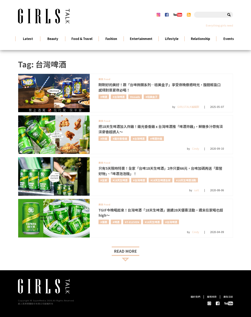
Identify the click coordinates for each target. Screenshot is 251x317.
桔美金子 (152, 97)
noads (136, 97)
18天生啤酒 (121, 180)
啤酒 (104, 97)
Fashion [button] (111, 38)
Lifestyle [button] (171, 38)
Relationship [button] (200, 38)
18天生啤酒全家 (161, 180)
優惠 (104, 222)
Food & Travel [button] (81, 38)
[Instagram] (158, 15)
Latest (28, 38)
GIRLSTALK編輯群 (188, 107)
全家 (104, 180)
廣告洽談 (228, 296)
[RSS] (189, 15)
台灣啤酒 (119, 97)
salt (196, 190)
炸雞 (104, 138)
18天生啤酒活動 (187, 180)
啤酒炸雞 (157, 138)
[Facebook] (167, 15)
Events (228, 38)
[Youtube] (177, 15)
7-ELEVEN (133, 222)
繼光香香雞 (120, 138)
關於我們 (195, 296)
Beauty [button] (52, 38)
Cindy (195, 148)
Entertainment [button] (141, 38)
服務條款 (212, 296)
